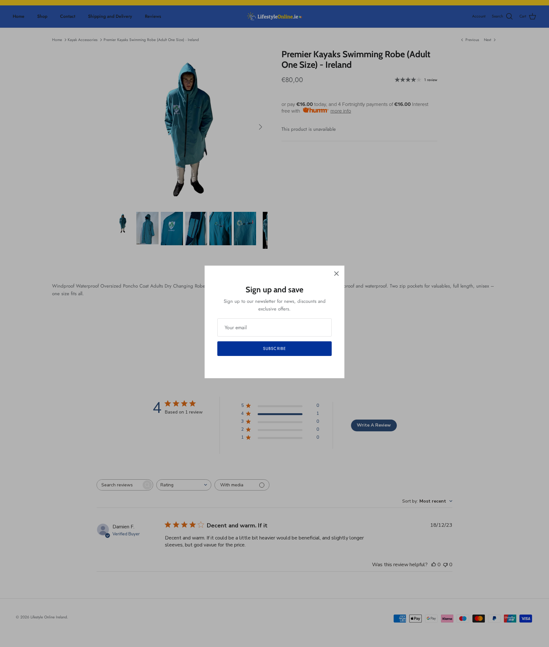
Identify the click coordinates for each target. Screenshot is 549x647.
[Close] (336, 274)
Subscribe (274, 348)
